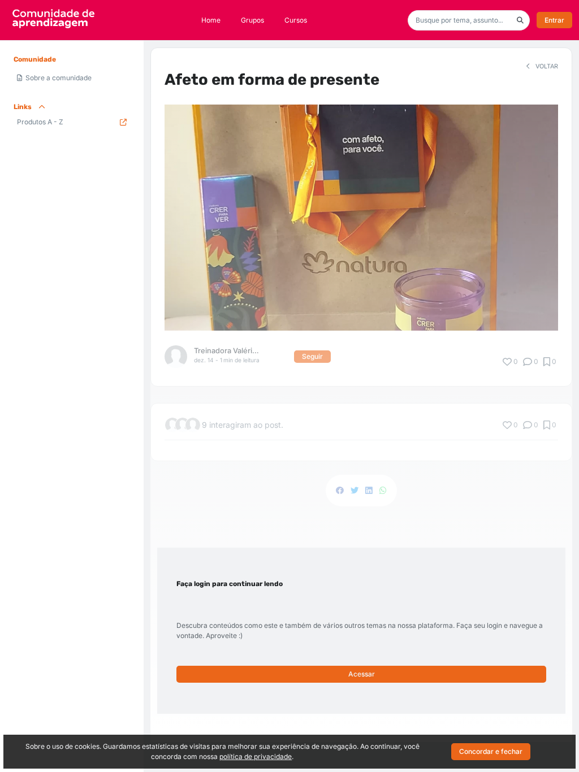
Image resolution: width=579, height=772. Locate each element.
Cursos (295, 20)
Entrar (554, 20)
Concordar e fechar (490, 751)
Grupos (252, 20)
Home (211, 20)
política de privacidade (255, 756)
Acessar (361, 674)
